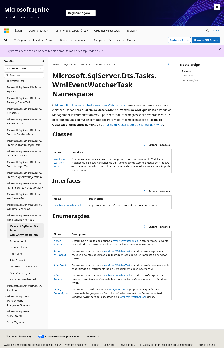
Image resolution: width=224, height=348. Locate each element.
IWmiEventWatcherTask (67, 205)
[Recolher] (43, 61)
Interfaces (188, 75)
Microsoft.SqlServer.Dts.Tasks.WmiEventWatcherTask (90, 105)
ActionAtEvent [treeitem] (18, 241)
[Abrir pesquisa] (207, 30)
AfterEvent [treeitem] (16, 253)
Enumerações (190, 80)
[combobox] (24, 68)
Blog (94, 344)
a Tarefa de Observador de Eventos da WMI (131, 125)
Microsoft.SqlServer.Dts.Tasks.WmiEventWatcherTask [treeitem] (24, 230)
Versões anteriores (76, 344)
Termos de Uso (206, 344)
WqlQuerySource (118, 289)
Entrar (216, 30)
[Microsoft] (6, 30)
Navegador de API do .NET (96, 64)
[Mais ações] (169, 64)
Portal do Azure (179, 40)
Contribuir (109, 344)
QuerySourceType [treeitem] (20, 273)
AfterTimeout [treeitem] (17, 260)
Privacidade (126, 344)
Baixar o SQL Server (206, 40)
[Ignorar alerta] (217, 7)
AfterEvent (60, 265)
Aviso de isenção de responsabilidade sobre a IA (32, 344)
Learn (56, 64)
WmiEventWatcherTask (60, 162)
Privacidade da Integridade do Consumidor (165, 344)
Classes (186, 71)
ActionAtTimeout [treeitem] (19, 247)
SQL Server (70, 64)
